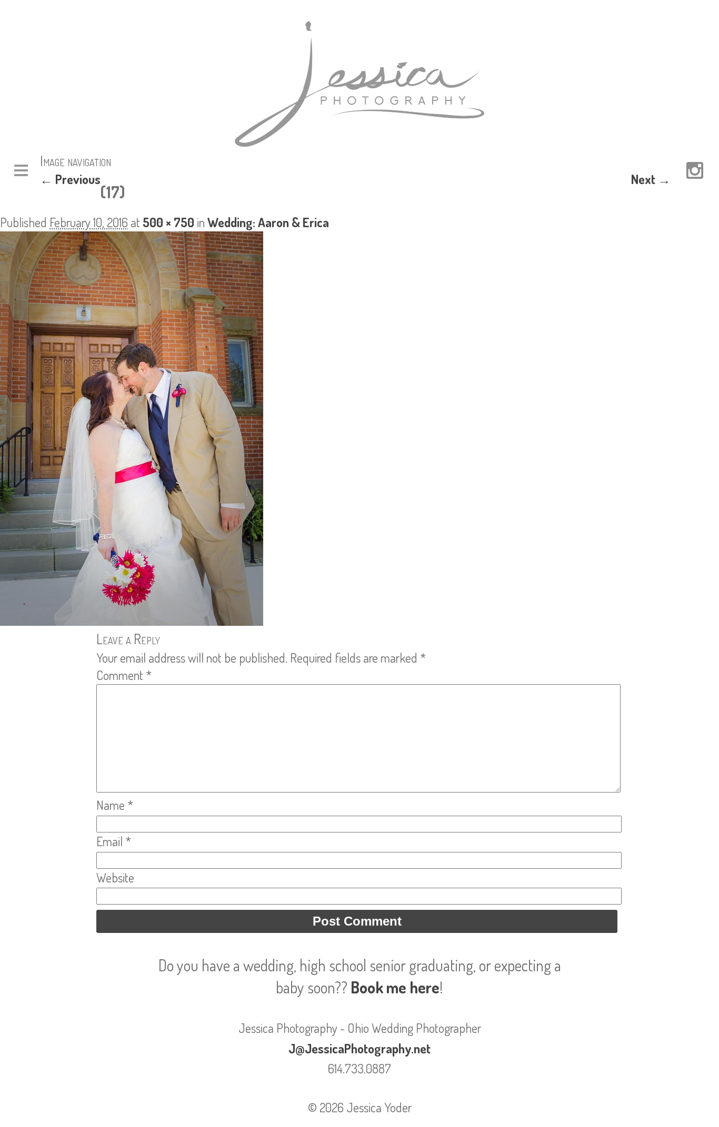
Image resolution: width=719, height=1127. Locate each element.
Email (113, 841)
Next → (651, 179)
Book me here (395, 987)
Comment (124, 675)
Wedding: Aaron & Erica (268, 222)
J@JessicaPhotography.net (359, 1048)
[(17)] (131, 621)
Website (115, 877)
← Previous (70, 179)
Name (114, 805)
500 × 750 (168, 222)
